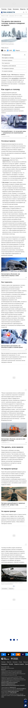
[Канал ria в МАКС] (3, 654)
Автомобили (4, 588)
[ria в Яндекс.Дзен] (8, 654)
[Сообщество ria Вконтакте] (13, 654)
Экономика (15, 662)
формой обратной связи (13, 691)
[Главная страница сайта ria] (8, 12)
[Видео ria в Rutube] (23, 654)
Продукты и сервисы (19, 664)
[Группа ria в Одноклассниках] (18, 654)
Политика (3, 662)
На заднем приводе (7, 71)
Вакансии (3, 669)
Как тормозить (6, 63)
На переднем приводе (8, 68)
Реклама (11, 664)
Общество (11, 588)
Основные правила (7, 60)
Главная (2, 19)
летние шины (5, 160)
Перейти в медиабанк (19, 582)
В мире (20, 662)
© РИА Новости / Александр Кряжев (7, 582)
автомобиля (15, 78)
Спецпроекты (4, 664)
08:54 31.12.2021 (5, 15)
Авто (6, 19)
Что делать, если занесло (9, 65)
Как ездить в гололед (7, 57)
